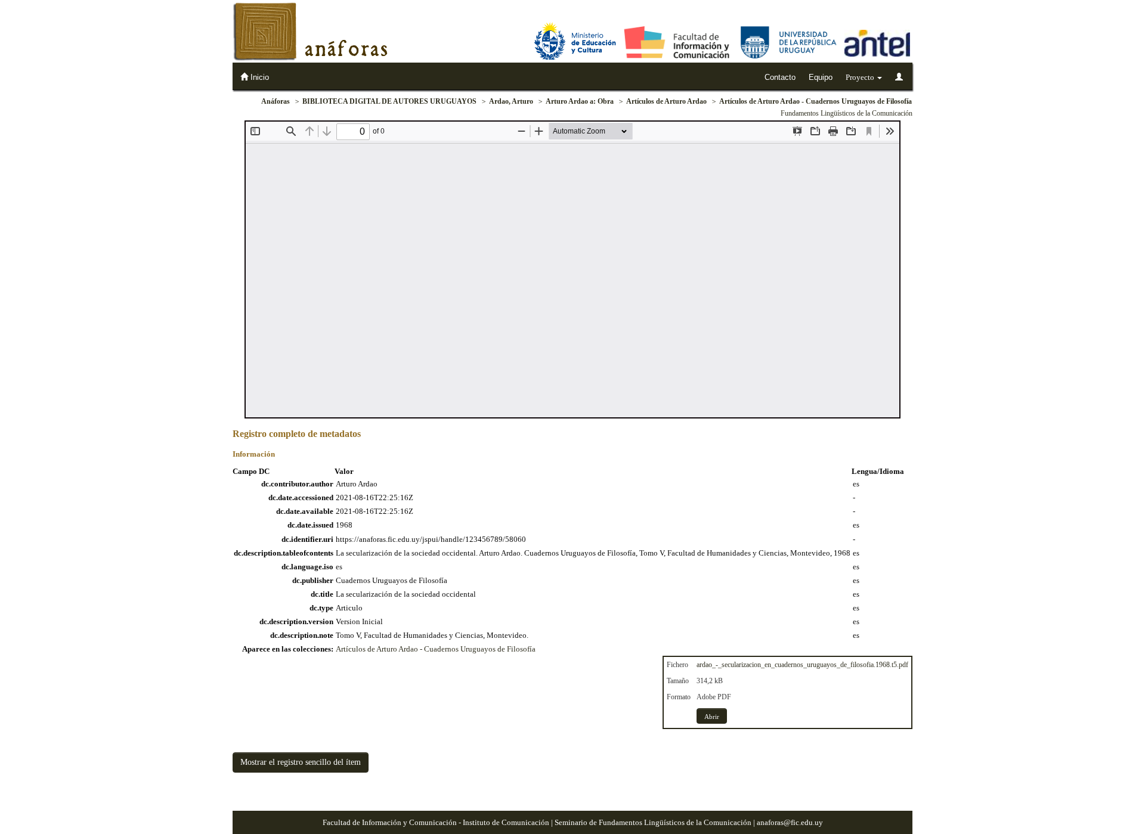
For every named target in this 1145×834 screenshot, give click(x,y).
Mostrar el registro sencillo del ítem (300, 762)
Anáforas (275, 101)
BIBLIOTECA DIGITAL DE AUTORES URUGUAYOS (389, 101)
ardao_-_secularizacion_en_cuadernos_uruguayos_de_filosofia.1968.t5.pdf (802, 665)
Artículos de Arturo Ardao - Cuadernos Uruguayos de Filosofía (815, 101)
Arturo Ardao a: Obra (580, 101)
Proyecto (861, 77)
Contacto (780, 77)
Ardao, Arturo (511, 101)
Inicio (258, 77)
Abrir (711, 716)
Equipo (821, 77)
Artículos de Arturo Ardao (666, 101)
